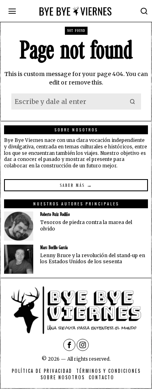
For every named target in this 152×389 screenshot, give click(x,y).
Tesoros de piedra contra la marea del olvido (86, 225)
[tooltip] (18, 226)
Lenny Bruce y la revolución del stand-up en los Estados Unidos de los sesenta (92, 258)
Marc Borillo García (54, 247)
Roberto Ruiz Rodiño (55, 214)
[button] (133, 101)
